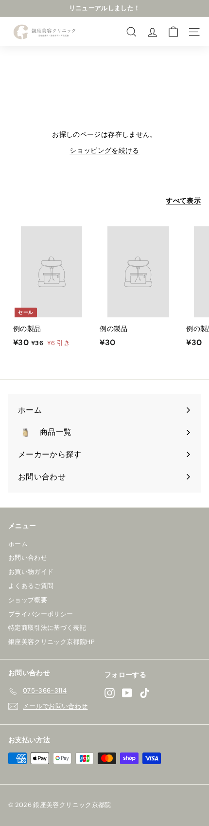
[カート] (173, 32)
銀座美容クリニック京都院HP (51, 642)
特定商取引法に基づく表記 (47, 628)
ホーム (18, 544)
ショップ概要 (27, 600)
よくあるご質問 (30, 586)
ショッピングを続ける (104, 150)
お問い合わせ (27, 557)
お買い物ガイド (30, 572)
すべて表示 (183, 200)
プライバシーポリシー (40, 614)
